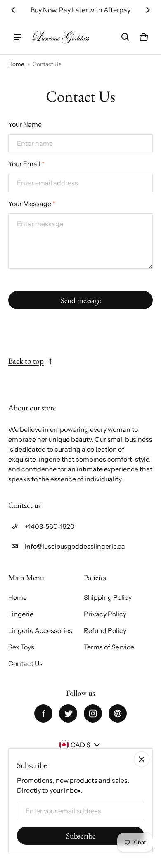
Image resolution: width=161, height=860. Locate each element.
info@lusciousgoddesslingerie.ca (75, 546)
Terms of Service (109, 647)
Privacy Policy (105, 614)
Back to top (26, 361)
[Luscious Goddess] (60, 37)
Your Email (26, 164)
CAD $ (80, 745)
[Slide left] (13, 10)
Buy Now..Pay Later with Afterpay (80, 10)
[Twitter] (68, 713)
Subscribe (80, 836)
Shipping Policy (108, 597)
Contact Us (25, 663)
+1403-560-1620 (50, 526)
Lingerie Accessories (40, 630)
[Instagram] (93, 713)
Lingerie (20, 614)
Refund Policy (105, 630)
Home (16, 64)
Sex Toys (21, 647)
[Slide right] (148, 10)
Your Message (31, 203)
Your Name (25, 124)
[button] (125, 37)
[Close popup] (141, 759)
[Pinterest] (118, 713)
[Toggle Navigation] (17, 37)
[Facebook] (43, 713)
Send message (81, 300)
